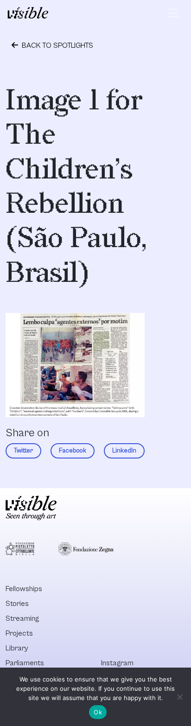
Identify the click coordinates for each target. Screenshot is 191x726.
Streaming (22, 618)
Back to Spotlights (56, 45)
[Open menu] (172, 13)
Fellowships (24, 589)
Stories (17, 603)
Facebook (72, 450)
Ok (98, 712)
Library (17, 648)
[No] (179, 696)
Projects (19, 633)
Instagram (117, 663)
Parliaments (25, 663)
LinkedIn (124, 450)
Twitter (23, 450)
